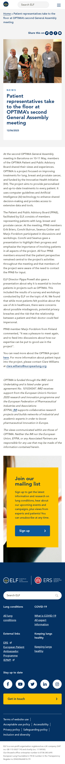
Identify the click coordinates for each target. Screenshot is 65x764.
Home (7, 13)
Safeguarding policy (35, 729)
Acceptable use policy (16, 724)
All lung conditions (9, 618)
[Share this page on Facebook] (55, 33)
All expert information (41, 622)
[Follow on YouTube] (20, 687)
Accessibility (41, 724)
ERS (5, 642)
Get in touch (16, 699)
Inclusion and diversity (16, 734)
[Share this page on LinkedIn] (51, 33)
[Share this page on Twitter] (47, 33)
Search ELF (32, 595)
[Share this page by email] (60, 33)
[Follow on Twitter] (32, 687)
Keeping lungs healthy (43, 649)
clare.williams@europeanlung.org (26, 366)
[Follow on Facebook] (7, 687)
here (6, 357)
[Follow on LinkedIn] (44, 687)
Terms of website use (16, 719)
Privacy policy (11, 729)
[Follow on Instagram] (57, 687)
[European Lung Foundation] (6, 4)
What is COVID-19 (45, 615)
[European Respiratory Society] (48, 580)
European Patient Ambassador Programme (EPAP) (13, 653)
